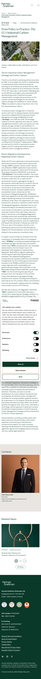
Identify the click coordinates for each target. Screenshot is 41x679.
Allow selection (20, 370)
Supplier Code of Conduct (11, 650)
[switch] (36, 338)
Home (3, 13)
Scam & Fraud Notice (9, 639)
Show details (30, 358)
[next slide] (25, 561)
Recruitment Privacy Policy (11, 647)
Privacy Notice (7, 642)
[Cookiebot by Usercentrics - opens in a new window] (30, 300)
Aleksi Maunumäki (7, 495)
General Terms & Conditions (12, 636)
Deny (20, 377)
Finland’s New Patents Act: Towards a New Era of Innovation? (14, 554)
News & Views (12, 13)
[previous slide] (16, 561)
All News (20, 567)
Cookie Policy (6, 644)
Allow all (20, 364)
